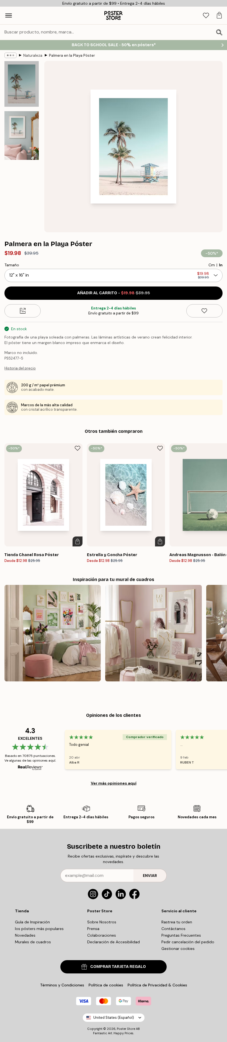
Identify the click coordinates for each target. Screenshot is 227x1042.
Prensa (93, 928)
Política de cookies (106, 985)
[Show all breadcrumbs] (10, 55)
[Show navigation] (8, 15)
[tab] (206, 15)
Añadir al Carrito (113, 293)
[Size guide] (22, 310)
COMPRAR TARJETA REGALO (118, 966)
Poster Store (126, 1029)
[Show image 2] (21, 135)
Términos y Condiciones (62, 985)
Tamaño (11, 264)
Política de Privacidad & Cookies (157, 985)
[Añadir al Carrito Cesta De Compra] (77, 541)
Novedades (25, 935)
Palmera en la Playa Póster (72, 55)
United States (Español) (113, 1017)
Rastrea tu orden (176, 921)
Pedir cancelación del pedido (187, 941)
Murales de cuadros (33, 941)
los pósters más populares (39, 928)
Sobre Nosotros (101, 921)
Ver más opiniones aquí (113, 783)
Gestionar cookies (178, 948)
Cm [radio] (211, 264)
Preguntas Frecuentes (181, 935)
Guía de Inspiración (32, 921)
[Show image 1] (21, 84)
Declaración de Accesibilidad (113, 941)
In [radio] (221, 264)
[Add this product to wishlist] (204, 310)
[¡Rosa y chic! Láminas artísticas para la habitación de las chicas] (153, 633)
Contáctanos (173, 928)
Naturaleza (32, 55)
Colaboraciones (101, 935)
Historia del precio (20, 368)
